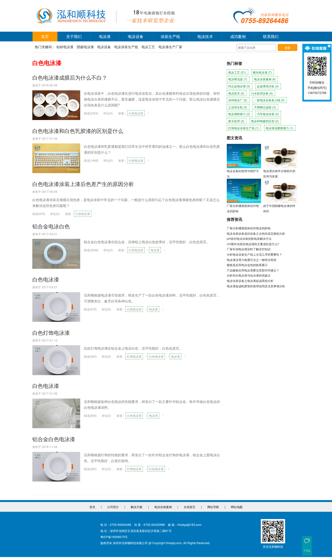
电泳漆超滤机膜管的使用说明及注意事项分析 (256, 286)
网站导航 (213, 507)
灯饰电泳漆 (134, 356)
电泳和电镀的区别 (265, 121)
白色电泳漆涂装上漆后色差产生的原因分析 (83, 183)
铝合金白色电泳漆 (53, 439)
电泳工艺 (148, 46)
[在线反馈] (307, 541)
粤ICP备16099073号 (114, 537)
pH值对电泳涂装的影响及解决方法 (249, 238)
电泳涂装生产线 (126, 46)
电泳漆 (105, 36)
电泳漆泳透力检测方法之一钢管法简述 (251, 260)
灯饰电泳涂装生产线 (243, 128)
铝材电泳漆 (64, 46)
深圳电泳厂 (237, 100)
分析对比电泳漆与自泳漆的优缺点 (249, 275)
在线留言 (189, 507)
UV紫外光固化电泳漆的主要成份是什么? (253, 244)
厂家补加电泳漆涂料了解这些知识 (249, 249)
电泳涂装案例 (265, 79)
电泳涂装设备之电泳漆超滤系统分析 (250, 281)
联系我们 (271, 36)
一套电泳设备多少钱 (269, 100)
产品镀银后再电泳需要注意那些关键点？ (253, 270)
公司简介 (113, 507)
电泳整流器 (237, 79)
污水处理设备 (262, 93)
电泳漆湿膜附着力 (279, 128)
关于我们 (74, 36)
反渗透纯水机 (268, 86)
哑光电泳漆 (262, 72)
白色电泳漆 (136, 113)
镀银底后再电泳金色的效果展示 (247, 265)
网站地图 (237, 507)
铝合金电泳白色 (51, 226)
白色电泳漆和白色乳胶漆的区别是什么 (77, 130)
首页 (45, 36)
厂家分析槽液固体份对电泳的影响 (249, 228)
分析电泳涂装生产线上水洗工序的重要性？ (254, 254)
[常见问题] (307, 551)
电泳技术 (205, 36)
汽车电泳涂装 (268, 114)
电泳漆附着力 (239, 114)
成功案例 (238, 36)
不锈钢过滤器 (265, 107)
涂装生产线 (170, 36)
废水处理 (236, 121)
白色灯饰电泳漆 (51, 332)
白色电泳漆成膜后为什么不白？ (69, 77)
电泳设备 (135, 36)
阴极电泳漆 (85, 46)
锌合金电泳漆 (239, 86)
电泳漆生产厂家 (170, 46)
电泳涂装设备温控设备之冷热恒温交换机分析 (256, 233)
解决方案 (136, 507)
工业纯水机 (237, 107)
